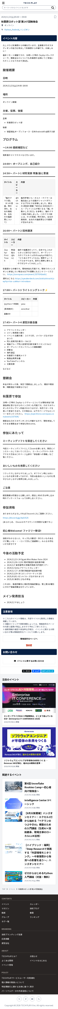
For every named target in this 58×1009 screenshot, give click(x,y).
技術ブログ (34, 908)
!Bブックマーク (47, 671)
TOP (3, 889)
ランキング (34, 917)
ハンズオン (25, 29)
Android (15, 29)
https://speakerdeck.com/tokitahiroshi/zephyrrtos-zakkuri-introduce (28, 280)
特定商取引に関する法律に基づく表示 (18, 986)
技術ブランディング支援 (12, 934)
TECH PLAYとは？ (9, 956)
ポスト (28, 671)
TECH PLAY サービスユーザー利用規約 (18, 978)
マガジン (5, 908)
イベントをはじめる (38, 960)
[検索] (52, 7)
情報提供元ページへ (29, 638)
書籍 (32, 912)
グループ (5, 917)
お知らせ (33, 956)
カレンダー (34, 904)
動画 (3, 912)
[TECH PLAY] (30, 3)
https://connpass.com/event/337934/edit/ (27, 274)
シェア (37, 671)
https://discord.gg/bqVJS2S (16, 517)
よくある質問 (7, 960)
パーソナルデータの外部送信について (18, 991)
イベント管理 (7, 964)
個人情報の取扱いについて (13, 982)
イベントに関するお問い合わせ (30, 661)
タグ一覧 (5, 921)
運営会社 (5, 943)
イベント (12, 889)
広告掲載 (5, 938)
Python (7, 29)
